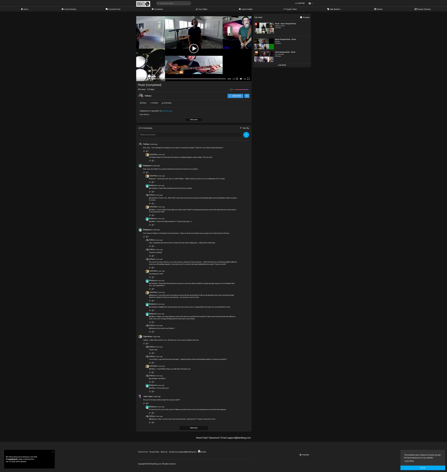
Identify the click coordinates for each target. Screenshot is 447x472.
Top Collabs (202, 9)
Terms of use (143, 452)
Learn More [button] (409, 461)
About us (164, 452)
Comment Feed (114, 9)
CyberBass (153, 154)
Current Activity (70, 9)
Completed (158, 9)
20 (237, 78)
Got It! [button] (422, 468)
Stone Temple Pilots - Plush (285, 39)
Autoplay (306, 17)
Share (144, 103)
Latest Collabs (247, 9)
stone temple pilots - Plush (285, 52)
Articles (379, 9)
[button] (310, 3)
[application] (193, 48)
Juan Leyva (147, 396)
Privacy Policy (154, 452)
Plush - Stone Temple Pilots (285, 24)
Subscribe (236, 96)
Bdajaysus (147, 166)
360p (245, 79)
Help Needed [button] (334, 9)
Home (25, 9)
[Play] (139, 79)
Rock (163, 111)
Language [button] (305, 455)
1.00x (233, 79)
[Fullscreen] (248, 79)
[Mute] (241, 79)
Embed (155, 103)
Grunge (169, 111)
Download (167, 103)
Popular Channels (424, 9)
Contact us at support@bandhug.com (182, 452)
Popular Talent (291, 9)
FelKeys (148, 96)
